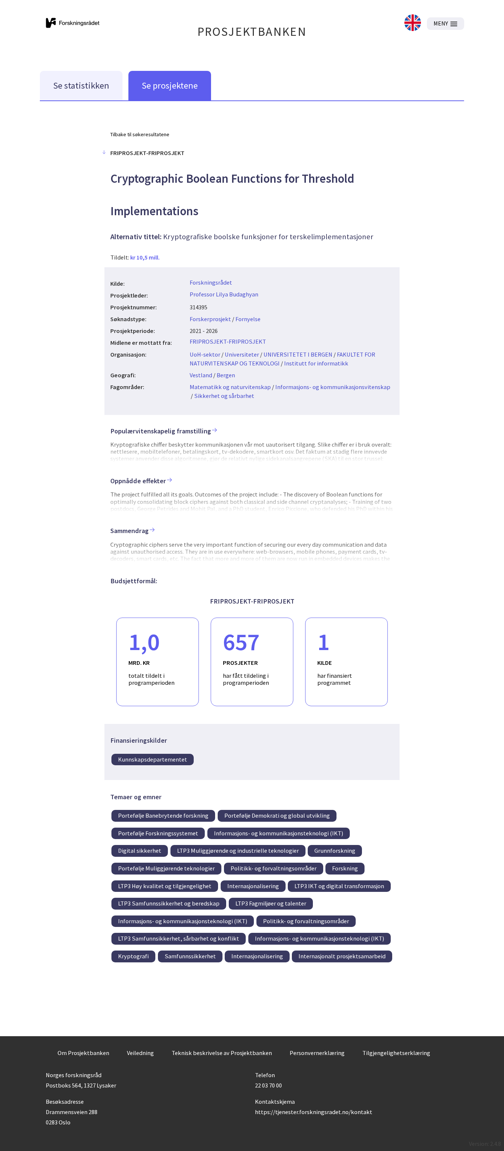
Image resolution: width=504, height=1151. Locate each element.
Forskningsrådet (211, 282)
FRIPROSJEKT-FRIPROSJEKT (228, 341)
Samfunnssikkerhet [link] (190, 956)
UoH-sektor (205, 354)
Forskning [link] (345, 868)
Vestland (201, 375)
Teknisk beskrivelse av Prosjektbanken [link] (222, 1052)
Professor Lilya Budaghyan (224, 294)
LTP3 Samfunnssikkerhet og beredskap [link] (169, 903)
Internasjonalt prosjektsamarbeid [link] (342, 956)
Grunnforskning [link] (334, 850)
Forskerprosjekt (210, 319)
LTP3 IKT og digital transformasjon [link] (339, 886)
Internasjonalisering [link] (253, 886)
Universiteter (242, 354)
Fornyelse (247, 319)
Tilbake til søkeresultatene (139, 134)
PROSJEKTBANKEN (252, 31)
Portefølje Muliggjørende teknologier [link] (166, 868)
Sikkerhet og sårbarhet (224, 395)
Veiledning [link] (140, 1052)
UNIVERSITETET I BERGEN (297, 354)
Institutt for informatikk (316, 363)
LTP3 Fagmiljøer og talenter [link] (270, 903)
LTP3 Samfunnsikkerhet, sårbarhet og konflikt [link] (178, 938)
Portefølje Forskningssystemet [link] (158, 833)
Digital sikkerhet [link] (139, 850)
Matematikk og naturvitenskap (230, 387)
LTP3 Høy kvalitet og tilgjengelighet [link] (164, 886)
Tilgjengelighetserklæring (396, 1052)
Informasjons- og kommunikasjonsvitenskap (332, 387)
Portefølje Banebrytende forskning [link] (163, 815)
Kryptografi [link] (133, 956)
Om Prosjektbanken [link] (83, 1052)
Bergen (226, 375)
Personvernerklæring (317, 1052)
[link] (412, 23)
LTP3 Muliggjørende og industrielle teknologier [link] (238, 850)
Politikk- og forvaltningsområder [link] (274, 868)
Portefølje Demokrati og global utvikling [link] (277, 815)
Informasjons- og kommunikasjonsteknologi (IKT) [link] (278, 833)
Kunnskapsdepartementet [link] (152, 759)
